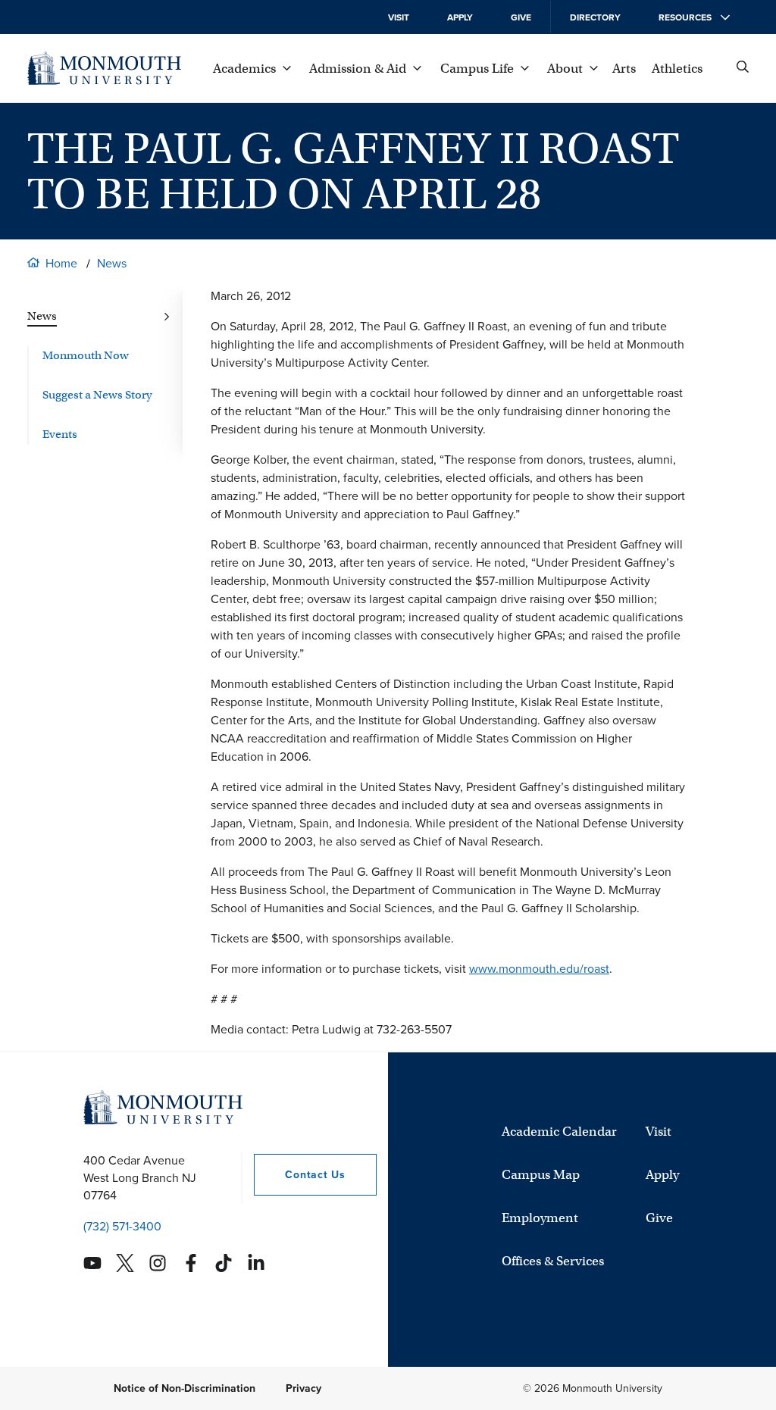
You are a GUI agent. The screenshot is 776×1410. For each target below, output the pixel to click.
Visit (398, 17)
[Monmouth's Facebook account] (191, 1263)
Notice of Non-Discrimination (184, 1388)
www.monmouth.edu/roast (539, 968)
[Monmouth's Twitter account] (125, 1263)
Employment (540, 1218)
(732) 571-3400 (122, 1226)
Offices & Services (553, 1261)
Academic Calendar (559, 1132)
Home (61, 263)
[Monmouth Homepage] (104, 68)
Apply (460, 17)
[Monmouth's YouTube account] (92, 1263)
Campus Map (541, 1175)
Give (521, 17)
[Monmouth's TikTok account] (223, 1263)
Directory (595, 17)
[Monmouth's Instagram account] (158, 1263)
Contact (299, 1175)
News (112, 263)
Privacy (303, 1388)
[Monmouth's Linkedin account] (256, 1263)
